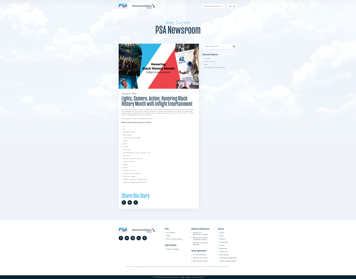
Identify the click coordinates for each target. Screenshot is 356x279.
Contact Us (224, 251)
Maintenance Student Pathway (201, 243)
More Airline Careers (200, 261)
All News (207, 58)
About (222, 232)
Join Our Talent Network (212, 6)
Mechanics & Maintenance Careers (200, 233)
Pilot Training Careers (174, 239)
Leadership (224, 242)
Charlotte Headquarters (228, 258)
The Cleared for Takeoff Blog (214, 67)
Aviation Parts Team (200, 258)
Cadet (168, 236)
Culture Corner (209, 61)
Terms (182, 277)
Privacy (188, 277)
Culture (222, 239)
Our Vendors (224, 254)
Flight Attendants (172, 249)
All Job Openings (199, 254)
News (206, 64)
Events (222, 245)
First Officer (170, 232)
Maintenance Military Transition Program (200, 238)
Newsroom (223, 248)
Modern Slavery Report (228, 261)
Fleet (221, 236)
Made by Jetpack (198, 277)
